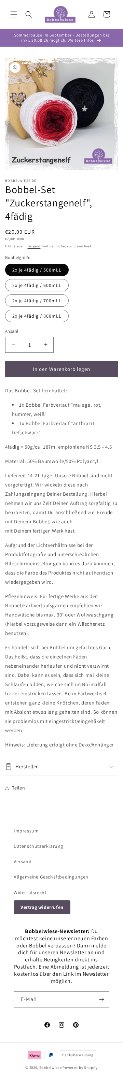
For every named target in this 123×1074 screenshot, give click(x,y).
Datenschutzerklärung (38, 846)
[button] (13, 14)
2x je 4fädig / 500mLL (37, 270)
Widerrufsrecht (30, 892)
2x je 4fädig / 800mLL (37, 316)
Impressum (26, 831)
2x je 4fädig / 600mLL (37, 285)
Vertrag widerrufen (42, 907)
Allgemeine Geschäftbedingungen (51, 877)
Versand (34, 246)
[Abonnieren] (101, 999)
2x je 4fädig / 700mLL (37, 300)
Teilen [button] (18, 788)
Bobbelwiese (50, 1067)
